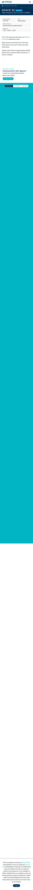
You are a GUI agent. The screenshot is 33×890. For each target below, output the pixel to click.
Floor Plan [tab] (17, 85)
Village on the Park (10, 5)
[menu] (30, 2)
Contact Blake (8, 78)
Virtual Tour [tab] (9, 85)
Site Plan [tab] (25, 85)
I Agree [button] (16, 885)
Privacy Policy (25, 862)
